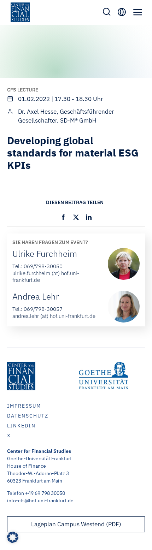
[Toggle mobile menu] (138, 12)
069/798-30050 (43, 266)
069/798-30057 (43, 309)
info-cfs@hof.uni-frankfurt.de (40, 500)
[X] (76, 217)
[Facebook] (63, 217)
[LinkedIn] (88, 217)
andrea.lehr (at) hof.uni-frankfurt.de (53, 316)
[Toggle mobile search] (106, 11)
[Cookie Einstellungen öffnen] (12, 541)
